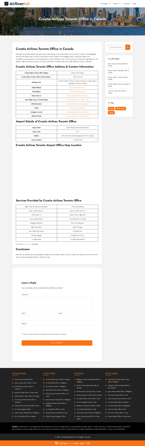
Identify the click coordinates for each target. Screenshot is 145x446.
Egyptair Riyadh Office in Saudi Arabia (26, 392)
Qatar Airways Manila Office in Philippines (58, 400)
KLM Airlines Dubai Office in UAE (118, 395)
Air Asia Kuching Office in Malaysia (25, 416)
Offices (115, 4)
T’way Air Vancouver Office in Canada (117, 92)
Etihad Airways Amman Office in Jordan (89, 391)
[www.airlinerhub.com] (17, 4)
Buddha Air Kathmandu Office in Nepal (88, 406)
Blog (134, 4)
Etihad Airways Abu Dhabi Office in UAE (27, 406)
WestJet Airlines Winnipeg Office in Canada (118, 72)
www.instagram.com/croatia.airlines (78, 112)
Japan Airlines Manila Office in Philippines (120, 391)
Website (24, 324)
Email (61, 313)
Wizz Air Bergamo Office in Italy (87, 402)
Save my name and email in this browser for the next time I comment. (44, 334)
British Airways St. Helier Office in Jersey (89, 395)
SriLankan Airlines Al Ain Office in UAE (88, 399)
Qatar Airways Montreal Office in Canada (118, 65)
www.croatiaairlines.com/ (77, 88)
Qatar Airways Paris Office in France (26, 383)
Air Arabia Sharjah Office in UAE (86, 409)
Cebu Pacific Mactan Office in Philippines (89, 413)
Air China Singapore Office (23, 409)
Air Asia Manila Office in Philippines (56, 383)
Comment (25, 295)
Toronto (111, 112)
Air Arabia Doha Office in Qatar (55, 409)
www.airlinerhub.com (68, 437)
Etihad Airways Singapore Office (55, 416)
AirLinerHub (56, 25)
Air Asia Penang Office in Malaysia (118, 402)
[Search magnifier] (127, 47)
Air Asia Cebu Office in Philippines (56, 386)
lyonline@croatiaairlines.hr (77, 92)
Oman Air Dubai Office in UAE (117, 409)
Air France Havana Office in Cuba (118, 413)
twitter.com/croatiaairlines (77, 108)
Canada (111, 108)
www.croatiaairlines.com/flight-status (77, 100)
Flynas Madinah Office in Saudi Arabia (119, 416)
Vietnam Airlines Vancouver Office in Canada (119, 85)
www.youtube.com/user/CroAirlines (77, 116)
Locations (127, 4)
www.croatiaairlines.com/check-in (77, 96)
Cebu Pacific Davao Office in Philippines (57, 390)
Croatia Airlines (26, 244)
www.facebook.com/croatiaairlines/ (77, 104)
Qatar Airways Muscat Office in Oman (119, 399)
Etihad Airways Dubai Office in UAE (56, 413)
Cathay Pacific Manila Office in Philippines (27, 413)
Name (24, 313)
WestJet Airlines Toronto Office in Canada (118, 78)
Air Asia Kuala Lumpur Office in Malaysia (58, 379)
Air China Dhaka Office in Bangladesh (119, 406)
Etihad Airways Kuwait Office (23, 379)
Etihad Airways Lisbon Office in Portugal (27, 396)
